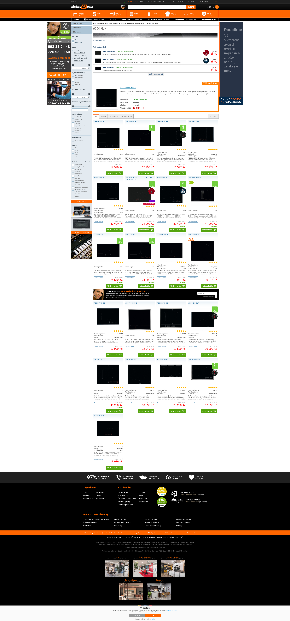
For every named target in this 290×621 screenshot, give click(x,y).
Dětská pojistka (79, 164)
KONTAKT (215, 2)
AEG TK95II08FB (108, 67)
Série (148, 23)
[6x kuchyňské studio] (174, 477)
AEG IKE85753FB (193, 121)
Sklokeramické (79, 75)
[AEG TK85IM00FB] (171, 261)
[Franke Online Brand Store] (113, 19)
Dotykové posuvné (80, 126)
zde (153, 619)
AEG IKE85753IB (99, 416)
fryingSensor (78, 173)
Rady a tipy (118, 525)
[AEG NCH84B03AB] (202, 205)
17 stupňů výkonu (79, 180)
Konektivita (76, 138)
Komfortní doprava (90, 522)
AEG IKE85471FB (193, 303)
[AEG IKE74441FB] (108, 324)
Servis (141, 495)
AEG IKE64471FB (162, 121)
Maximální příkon (78, 89)
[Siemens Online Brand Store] (132, 19)
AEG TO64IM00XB (131, 303)
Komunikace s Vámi (183, 519)
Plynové (77, 82)
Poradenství (143, 502)
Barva (74, 145)
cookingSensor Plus (80, 167)
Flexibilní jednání (120, 519)
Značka (75, 36)
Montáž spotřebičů (152, 522)
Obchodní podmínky (125, 505)
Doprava (142, 492)
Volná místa (100, 492)
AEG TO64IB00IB (193, 234)
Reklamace (143, 498)
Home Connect (79, 140)
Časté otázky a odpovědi (127, 498)
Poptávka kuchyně (183, 522)
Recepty (179, 525)
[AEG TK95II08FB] (98, 71)
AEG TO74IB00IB (131, 121)
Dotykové (77, 123)
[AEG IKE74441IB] (98, 63)
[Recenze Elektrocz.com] (162, 492)
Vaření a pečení (101, 23)
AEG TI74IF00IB (130, 234)
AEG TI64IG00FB (128, 88)
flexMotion (77, 171)
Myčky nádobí (153, 533)
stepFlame (77, 178)
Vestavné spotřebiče (92, 533)
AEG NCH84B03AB (194, 178)
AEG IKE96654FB (162, 359)
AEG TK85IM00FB (162, 234)
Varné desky (113, 23)
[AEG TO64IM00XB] (139, 330)
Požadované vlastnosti (81, 162)
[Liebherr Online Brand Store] (209, 19)
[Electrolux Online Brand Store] (94, 19)
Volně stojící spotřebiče (114, 533)
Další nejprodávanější (156, 74)
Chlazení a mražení (172, 533)
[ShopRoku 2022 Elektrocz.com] (189, 493)
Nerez (76, 152)
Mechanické (78, 130)
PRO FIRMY (170, 2)
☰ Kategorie (77, 28)
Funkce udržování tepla (81, 187)
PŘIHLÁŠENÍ (144, 2)
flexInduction (78, 169)
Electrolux (79, 42)
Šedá (76, 157)
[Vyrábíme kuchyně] (196, 477)
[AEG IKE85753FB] (202, 141)
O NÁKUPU (190, 2)
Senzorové (78, 132)
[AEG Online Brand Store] (76, 19)
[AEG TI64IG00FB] (106, 107)
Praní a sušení (192, 533)
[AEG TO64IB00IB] (202, 261)
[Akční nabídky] (123, 7)
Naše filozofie (88, 498)
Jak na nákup (123, 492)
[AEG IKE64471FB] (171, 146)
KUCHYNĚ (180, 2)
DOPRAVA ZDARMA (202, 2)
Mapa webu (100, 498)
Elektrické (77, 84)
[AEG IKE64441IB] (139, 384)
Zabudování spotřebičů (122, 522)
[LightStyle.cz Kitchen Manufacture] (81, 246)
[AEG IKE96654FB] (171, 377)
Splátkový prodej (124, 502)
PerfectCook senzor (80, 189)
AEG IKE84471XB (194, 359)
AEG (76, 39)
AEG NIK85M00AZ (109, 51)
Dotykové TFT (79, 128)
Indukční (77, 80)
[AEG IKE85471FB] (202, 330)
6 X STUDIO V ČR (157, 2)
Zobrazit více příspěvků (82, 232)
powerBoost (78, 176)
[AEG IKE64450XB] (171, 328)
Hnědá (76, 154)
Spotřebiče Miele (131, 537)
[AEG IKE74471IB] (108, 199)
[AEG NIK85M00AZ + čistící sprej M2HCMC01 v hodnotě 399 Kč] (139, 205)
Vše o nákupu (123, 495)
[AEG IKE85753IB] (108, 435)
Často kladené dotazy (153, 525)
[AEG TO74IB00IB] (139, 149)
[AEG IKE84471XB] (202, 379)
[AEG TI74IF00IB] (139, 261)
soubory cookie (172, 610)
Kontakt (98, 495)
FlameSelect (78, 194)
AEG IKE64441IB (131, 359)
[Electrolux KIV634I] (108, 383)
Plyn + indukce (79, 77)
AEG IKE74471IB (99, 178)
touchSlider (78, 121)
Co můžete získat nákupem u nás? (96, 519)
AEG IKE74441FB (99, 303)
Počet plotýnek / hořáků (81, 102)
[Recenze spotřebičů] (98, 477)
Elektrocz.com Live (81, 201)
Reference (87, 525)
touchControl (78, 119)
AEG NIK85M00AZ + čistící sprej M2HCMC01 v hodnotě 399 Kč (139, 178)
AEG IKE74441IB (108, 59)
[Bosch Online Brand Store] (158, 19)
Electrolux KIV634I (99, 359)
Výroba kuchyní (151, 519)
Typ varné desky (78, 73)
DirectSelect (78, 185)
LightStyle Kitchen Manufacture (153, 537)
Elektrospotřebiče (176, 537)
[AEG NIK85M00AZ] (98, 55)
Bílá (76, 148)
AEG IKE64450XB (162, 303)
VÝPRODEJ (213, 116)
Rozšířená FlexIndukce (81, 191)
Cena (74, 47)
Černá (76, 150)
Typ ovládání (77, 114)
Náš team (86, 495)
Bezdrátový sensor (80, 182)
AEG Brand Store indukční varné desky (131, 23)
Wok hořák (78, 196)
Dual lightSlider (79, 117)
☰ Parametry (77, 32)
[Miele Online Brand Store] (185, 19)
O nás (85, 492)
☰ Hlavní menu (77, 23)
